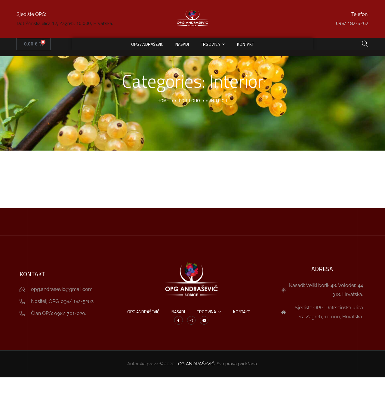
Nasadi (182, 44)
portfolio (189, 100)
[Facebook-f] (178, 320)
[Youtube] (204, 320)
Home (163, 100)
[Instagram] (191, 320)
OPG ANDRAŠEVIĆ (147, 44)
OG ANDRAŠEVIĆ (196, 364)
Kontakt (245, 44)
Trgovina (210, 44)
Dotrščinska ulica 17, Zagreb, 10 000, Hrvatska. (65, 23)
